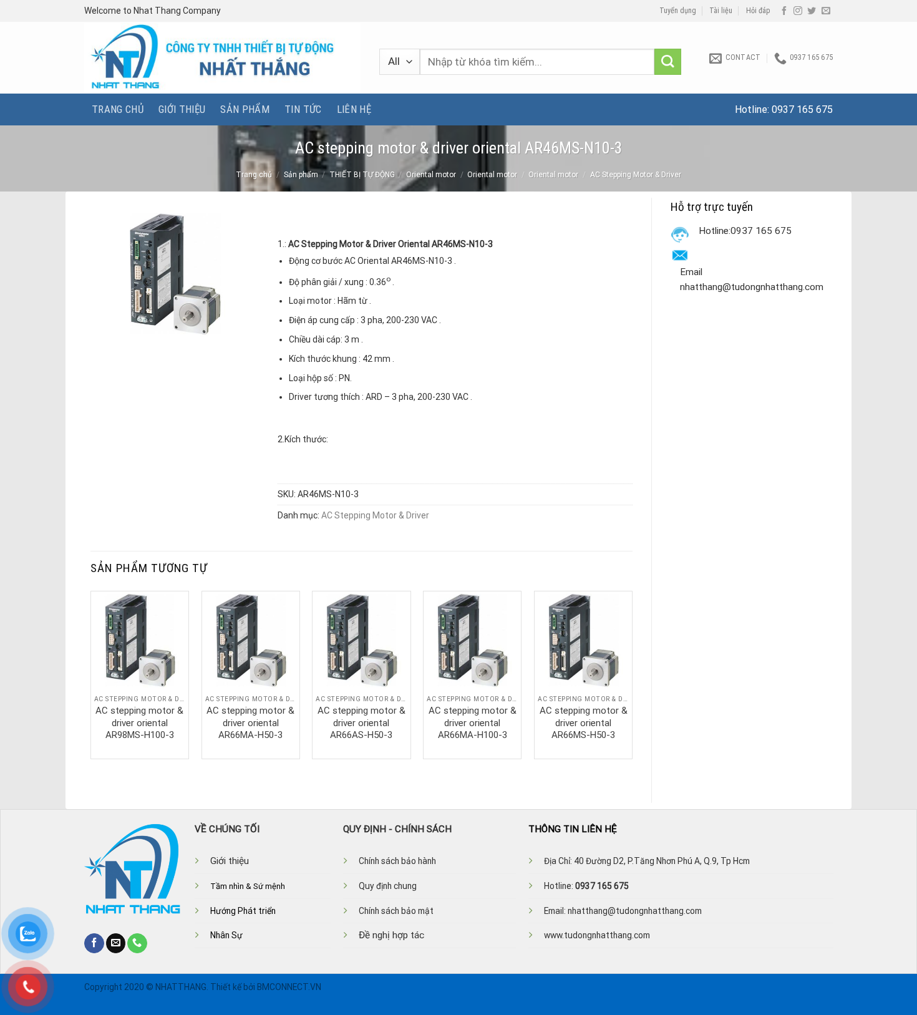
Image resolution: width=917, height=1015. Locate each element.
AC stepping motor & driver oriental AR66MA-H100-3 (473, 723)
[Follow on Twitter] (811, 11)
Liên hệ (354, 109)
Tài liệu (720, 10)
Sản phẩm (244, 109)
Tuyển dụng (677, 10)
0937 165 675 (802, 109)
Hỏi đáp (758, 10)
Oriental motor (431, 174)
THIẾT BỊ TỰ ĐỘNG (362, 174)
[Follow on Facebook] (784, 11)
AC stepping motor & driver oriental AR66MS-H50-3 (584, 723)
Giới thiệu (181, 109)
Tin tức (302, 109)
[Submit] (667, 62)
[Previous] (91, 674)
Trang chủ (117, 109)
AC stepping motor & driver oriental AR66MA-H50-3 (250, 723)
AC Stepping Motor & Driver (635, 174)
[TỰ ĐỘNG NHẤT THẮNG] (222, 58)
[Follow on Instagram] (797, 11)
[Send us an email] (826, 11)
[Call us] (137, 943)
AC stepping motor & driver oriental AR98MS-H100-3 (139, 723)
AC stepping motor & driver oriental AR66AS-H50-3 (361, 723)
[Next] (632, 674)
